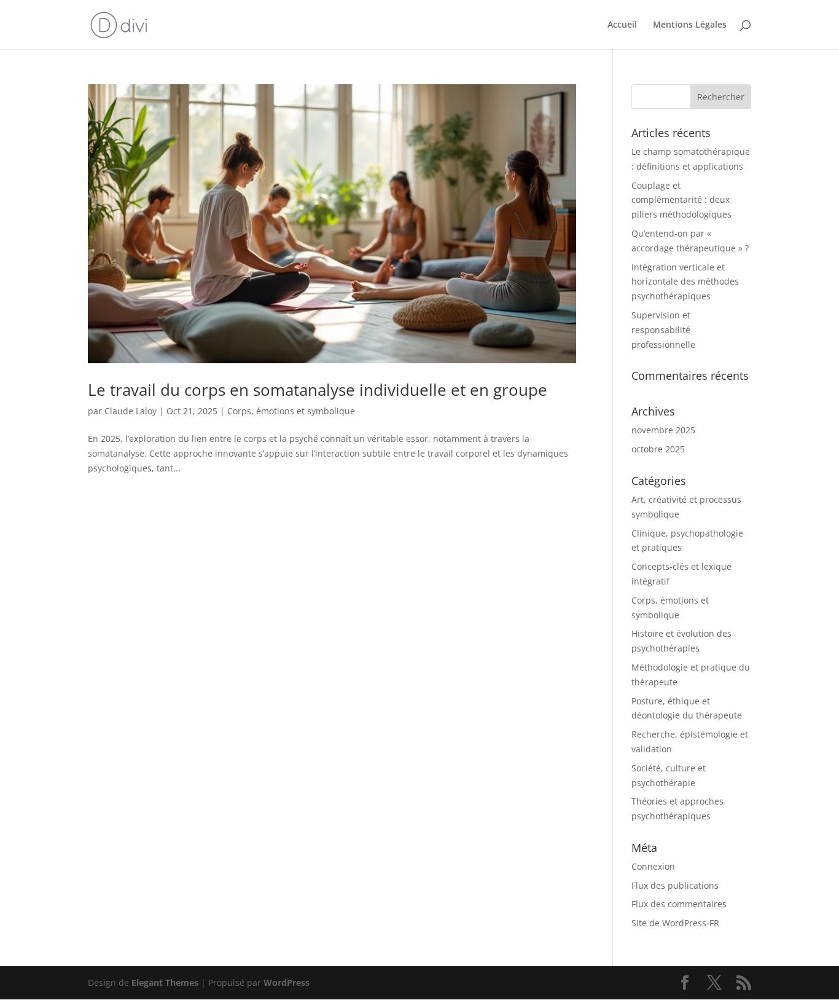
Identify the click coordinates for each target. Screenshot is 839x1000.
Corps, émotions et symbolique (291, 411)
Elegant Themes (164, 982)
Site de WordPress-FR (675, 923)
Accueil (622, 25)
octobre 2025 (658, 449)
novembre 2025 (663, 430)
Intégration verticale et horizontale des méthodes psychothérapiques (685, 281)
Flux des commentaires (679, 904)
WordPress (286, 982)
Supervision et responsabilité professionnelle (663, 329)
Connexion (653, 866)
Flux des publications (675, 885)
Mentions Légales (690, 25)
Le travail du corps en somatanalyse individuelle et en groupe (317, 390)
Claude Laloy (130, 411)
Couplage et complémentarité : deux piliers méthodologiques (681, 200)
